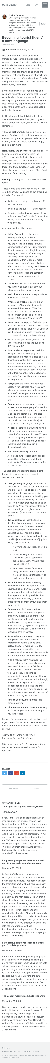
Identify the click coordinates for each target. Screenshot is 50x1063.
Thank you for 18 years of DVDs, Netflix (22, 806)
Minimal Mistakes (13, 1057)
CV (36, 4)
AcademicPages (38, 1055)
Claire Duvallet (9, 4)
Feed (36, 1051)
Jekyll (29, 1055)
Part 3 (8, 874)
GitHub (27, 1051)
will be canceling (24, 817)
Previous (13, 788)
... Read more (21, 853)
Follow (43, 24)
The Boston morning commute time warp (23, 996)
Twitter (16, 1051)
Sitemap (6, 1048)
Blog (28, 4)
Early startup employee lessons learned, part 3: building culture (23, 944)
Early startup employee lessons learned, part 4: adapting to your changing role (23, 861)
